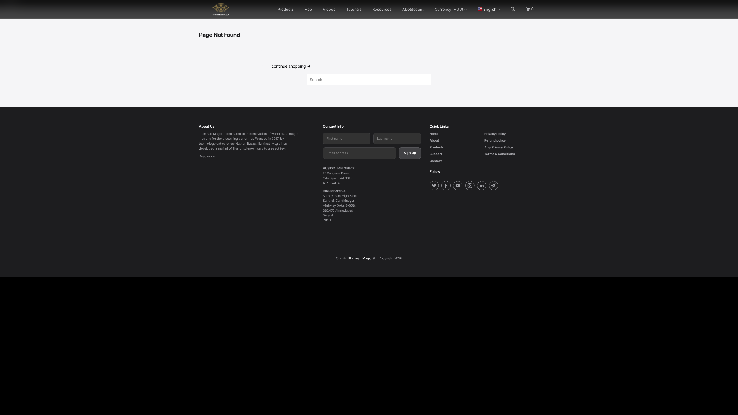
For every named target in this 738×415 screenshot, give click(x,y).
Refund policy (495, 140)
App (308, 9)
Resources (381, 9)
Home (434, 134)
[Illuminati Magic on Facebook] (446, 186)
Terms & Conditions (499, 154)
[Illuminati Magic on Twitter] (435, 186)
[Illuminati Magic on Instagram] (470, 186)
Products (286, 9)
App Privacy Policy (498, 147)
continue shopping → (291, 66)
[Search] (513, 9)
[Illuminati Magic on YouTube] (458, 186)
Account (416, 9)
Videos (329, 9)
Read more (207, 156)
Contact (436, 161)
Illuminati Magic (359, 258)
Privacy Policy (495, 134)
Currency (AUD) (449, 9)
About (434, 140)
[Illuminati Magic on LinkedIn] (482, 186)
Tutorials (354, 9)
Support (436, 154)
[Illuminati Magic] (228, 9)
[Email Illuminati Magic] (494, 186)
